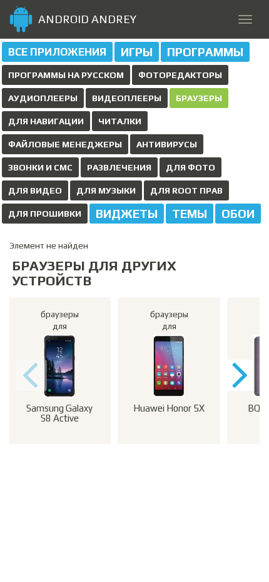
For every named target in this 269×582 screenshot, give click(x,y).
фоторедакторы (180, 75)
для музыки (106, 190)
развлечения (119, 167)
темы (189, 213)
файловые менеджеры (65, 144)
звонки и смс (40, 167)
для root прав (186, 190)
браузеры (199, 98)
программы (205, 52)
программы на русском (66, 75)
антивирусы (166, 144)
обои (238, 213)
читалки (119, 121)
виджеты (127, 213)
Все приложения (57, 52)
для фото (190, 167)
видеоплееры (126, 98)
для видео (35, 190)
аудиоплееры (43, 98)
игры (137, 52)
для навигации (46, 121)
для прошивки (44, 214)
